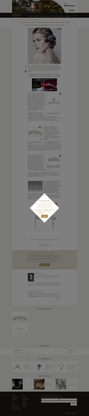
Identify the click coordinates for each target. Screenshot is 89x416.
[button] (44, 195)
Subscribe (44, 216)
